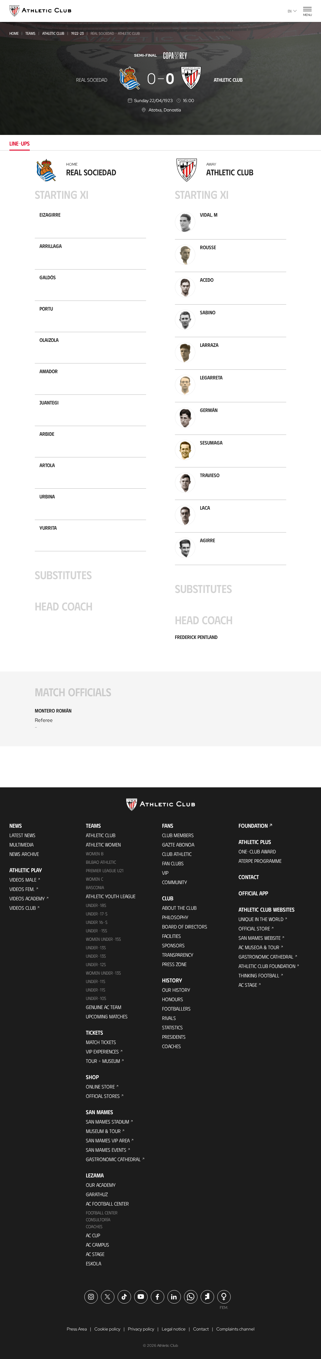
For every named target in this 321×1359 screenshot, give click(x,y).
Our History (176, 990)
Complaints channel (235, 1329)
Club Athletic (177, 854)
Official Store (254, 928)
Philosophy (175, 917)
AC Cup (93, 1235)
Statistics (172, 1027)
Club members (178, 835)
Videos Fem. (21, 889)
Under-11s (95, 989)
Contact (249, 876)
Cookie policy (107, 1329)
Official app (253, 893)
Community (174, 882)
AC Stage (95, 1254)
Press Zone (174, 964)
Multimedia (21, 844)
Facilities (171, 936)
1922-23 (77, 33)
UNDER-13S (96, 956)
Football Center (102, 1212)
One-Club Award (257, 851)
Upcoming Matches (107, 1016)
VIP (165, 873)
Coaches (94, 1226)
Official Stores (103, 1096)
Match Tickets (101, 1042)
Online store (100, 1086)
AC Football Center (107, 1204)
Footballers (176, 1009)
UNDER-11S (95, 981)
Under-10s (96, 998)
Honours (172, 999)
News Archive (24, 854)
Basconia (95, 887)
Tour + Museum (103, 1061)
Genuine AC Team (103, 1007)
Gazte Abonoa (178, 844)
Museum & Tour (103, 1131)
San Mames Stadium (107, 1122)
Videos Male (22, 880)
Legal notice (174, 1329)
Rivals (169, 1018)
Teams (30, 33)
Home (13, 33)
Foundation (253, 825)
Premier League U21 (105, 870)
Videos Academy (27, 898)
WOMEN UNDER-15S (103, 939)
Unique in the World (261, 919)
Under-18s (96, 905)
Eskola (93, 1263)
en (290, 11)
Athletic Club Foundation (267, 966)
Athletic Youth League (110, 896)
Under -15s (96, 930)
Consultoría (98, 1219)
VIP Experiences (102, 1051)
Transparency (177, 955)
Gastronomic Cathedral (113, 1159)
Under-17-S (97, 913)
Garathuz (97, 1194)
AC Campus (97, 1245)
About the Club (179, 908)
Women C (94, 879)
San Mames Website (260, 938)
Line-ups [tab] (19, 143)
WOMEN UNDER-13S (103, 972)
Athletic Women (103, 844)
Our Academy (101, 1185)
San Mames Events (106, 1150)
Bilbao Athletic (101, 862)
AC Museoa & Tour (259, 947)
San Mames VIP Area (108, 1140)
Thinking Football (259, 975)
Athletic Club (53, 33)
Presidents (174, 1037)
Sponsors (173, 945)
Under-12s (96, 964)
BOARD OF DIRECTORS (184, 926)
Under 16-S (97, 922)
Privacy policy (141, 1329)
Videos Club (22, 908)
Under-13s (96, 947)
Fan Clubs (173, 863)
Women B (94, 853)
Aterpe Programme (260, 861)
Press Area (77, 1329)
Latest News (22, 835)
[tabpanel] (160, 456)
